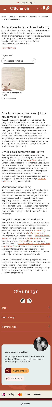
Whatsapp (16, 378)
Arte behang (33, 17)
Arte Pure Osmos (11, 246)
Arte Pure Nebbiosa (41, 243)
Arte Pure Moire (25, 241)
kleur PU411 (32, 160)
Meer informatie (9, 48)
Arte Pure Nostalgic (38, 230)
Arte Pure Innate (34, 233)
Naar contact (20, 370)
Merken (22, 17)
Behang (12, 17)
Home (4, 17)
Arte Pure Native (34, 238)
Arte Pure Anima (25, 243)
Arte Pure (44, 17)
